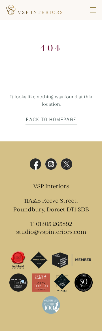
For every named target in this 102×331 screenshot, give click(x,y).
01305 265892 (54, 224)
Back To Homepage (51, 119)
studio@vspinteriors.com (51, 232)
